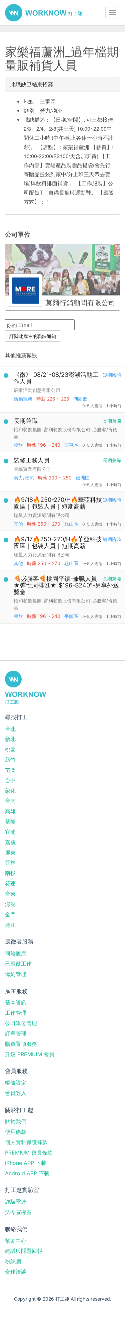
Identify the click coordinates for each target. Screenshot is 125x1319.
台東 (10, 893)
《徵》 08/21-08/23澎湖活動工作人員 (56, 378)
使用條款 (15, 1131)
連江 (10, 924)
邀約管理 (15, 974)
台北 (10, 729)
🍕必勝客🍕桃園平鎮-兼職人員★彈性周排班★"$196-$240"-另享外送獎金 (66, 585)
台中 (10, 780)
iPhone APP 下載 (25, 1163)
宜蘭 (10, 832)
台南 (10, 800)
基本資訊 (15, 1002)
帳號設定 (15, 1082)
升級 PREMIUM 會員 (29, 1054)
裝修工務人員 (32, 460)
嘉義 (10, 842)
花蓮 (10, 883)
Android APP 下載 (27, 1173)
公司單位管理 (21, 1023)
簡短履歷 (15, 953)
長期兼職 (26, 420)
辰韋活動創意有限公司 (37, 390)
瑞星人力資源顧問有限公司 (42, 515)
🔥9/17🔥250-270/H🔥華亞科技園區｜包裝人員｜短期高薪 (58, 542)
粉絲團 (13, 1261)
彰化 (10, 790)
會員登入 (15, 1093)
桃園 (10, 749)
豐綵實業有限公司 (32, 469)
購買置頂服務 (21, 1043)
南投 (10, 873)
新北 (10, 739)
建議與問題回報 (23, 1250)
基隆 (10, 821)
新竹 (10, 759)
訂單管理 (15, 1033)
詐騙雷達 (15, 1201)
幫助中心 (15, 1240)
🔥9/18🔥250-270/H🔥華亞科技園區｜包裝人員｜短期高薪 (58, 503)
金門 (10, 914)
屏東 (10, 852)
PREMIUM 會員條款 (29, 1152)
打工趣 (43, 12)
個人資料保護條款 (26, 1142)
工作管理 (15, 1012)
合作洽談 (15, 1271)
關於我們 (15, 1121)
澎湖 (10, 904)
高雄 (10, 811)
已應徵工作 (18, 963)
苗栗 (10, 770)
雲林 (10, 862)
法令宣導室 (18, 1212)
